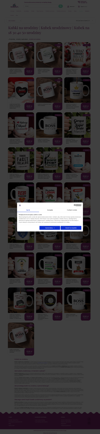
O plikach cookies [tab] (72, 210)
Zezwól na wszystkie (71, 227)
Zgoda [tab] (28, 210)
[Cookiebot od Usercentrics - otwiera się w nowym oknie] (75, 205)
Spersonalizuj (49, 227)
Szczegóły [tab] (50, 210)
